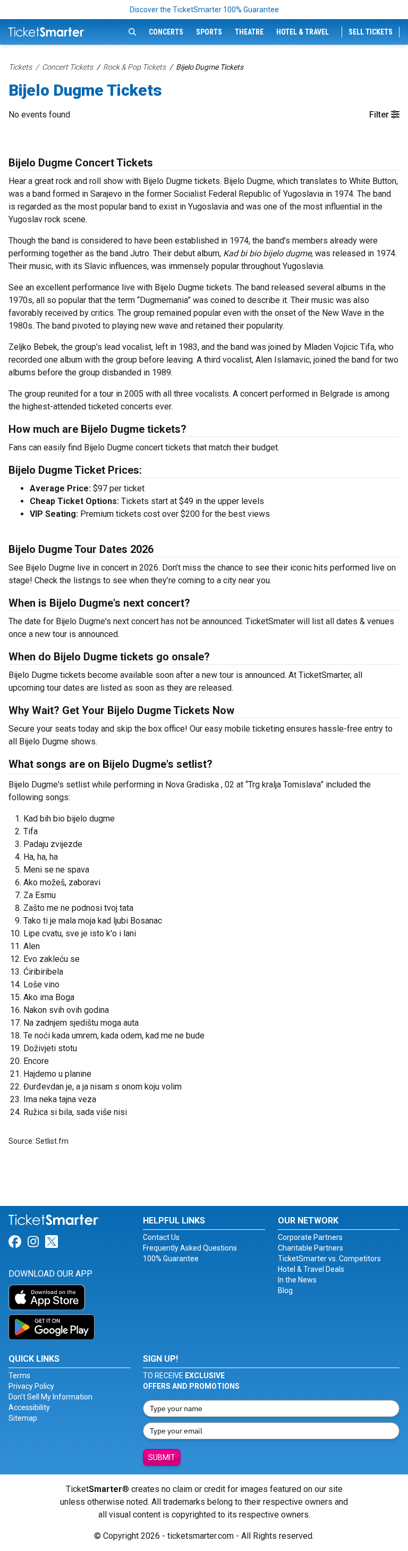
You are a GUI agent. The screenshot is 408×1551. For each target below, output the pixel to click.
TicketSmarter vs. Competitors (329, 1258)
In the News (297, 1280)
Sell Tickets (370, 32)
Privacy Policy (31, 1386)
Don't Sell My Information (50, 1397)
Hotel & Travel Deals (311, 1269)
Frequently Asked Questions (190, 1248)
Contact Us (161, 1237)
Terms (19, 1375)
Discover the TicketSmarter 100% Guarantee (204, 9)
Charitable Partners (310, 1248)
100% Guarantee (171, 1258)
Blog (285, 1290)
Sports (209, 32)
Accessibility (29, 1407)
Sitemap (22, 1418)
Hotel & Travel (302, 32)
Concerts (166, 32)
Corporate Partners (310, 1237)
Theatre (249, 32)
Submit (161, 1457)
